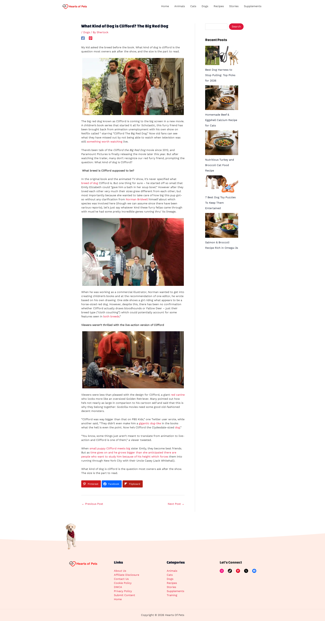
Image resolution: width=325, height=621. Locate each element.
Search (236, 26)
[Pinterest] (90, 38)
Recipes (172, 583)
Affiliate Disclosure (126, 574)
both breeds (111, 316)
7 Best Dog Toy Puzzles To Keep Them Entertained (220, 203)
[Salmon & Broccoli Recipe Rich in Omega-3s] (221, 225)
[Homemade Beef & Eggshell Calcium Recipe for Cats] (221, 97)
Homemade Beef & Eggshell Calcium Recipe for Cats (221, 120)
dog (177, 427)
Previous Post (92, 503)
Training (172, 595)
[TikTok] (230, 571)
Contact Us (121, 579)
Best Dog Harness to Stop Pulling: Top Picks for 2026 (220, 75)
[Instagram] (222, 571)
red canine (178, 394)
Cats (170, 574)
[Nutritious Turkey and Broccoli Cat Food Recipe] (221, 142)
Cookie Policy (123, 583)
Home (118, 599)
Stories (171, 587)
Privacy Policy (123, 591)
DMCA (118, 587)
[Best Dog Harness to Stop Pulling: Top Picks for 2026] (221, 55)
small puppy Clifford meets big (110, 448)
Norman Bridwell (137, 199)
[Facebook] (83, 38)
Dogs (86, 32)
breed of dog (89, 183)
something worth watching (104, 141)
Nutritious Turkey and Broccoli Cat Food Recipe (219, 165)
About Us (120, 570)
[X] (246, 571)
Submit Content (124, 595)
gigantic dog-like (150, 423)
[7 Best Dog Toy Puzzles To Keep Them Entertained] (221, 184)
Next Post (176, 503)
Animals (172, 570)
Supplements (175, 591)
